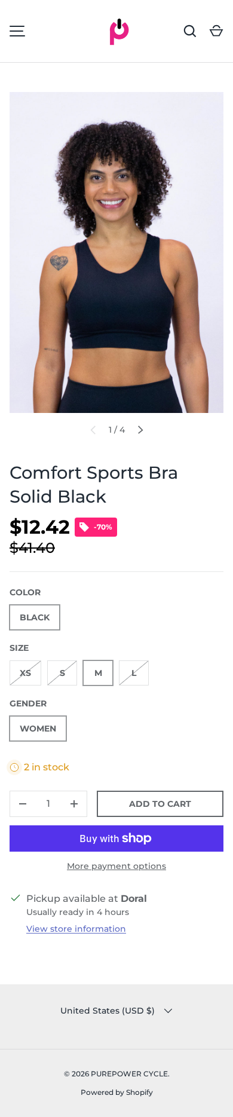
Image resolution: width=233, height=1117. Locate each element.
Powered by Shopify (117, 1092)
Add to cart (160, 803)
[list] (116, 252)
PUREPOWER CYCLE (129, 1073)
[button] (216, 31)
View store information (76, 928)
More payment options (116, 866)
